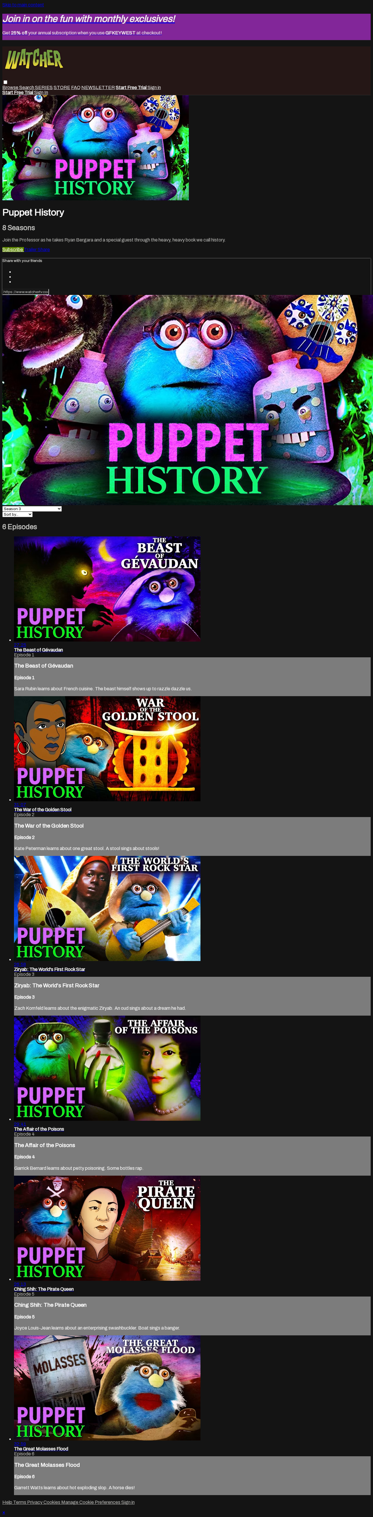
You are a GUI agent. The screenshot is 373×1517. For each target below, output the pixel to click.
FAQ (75, 87)
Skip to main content (23, 4)
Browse (10, 87)
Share (44, 249)
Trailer (31, 249)
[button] (5, 82)
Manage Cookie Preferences (91, 1502)
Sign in (154, 87)
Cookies (52, 1502)
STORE (62, 87)
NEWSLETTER (98, 87)
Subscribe (13, 249)
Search (27, 87)
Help (7, 1502)
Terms (20, 1502)
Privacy (35, 1502)
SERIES (44, 87)
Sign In (41, 92)
